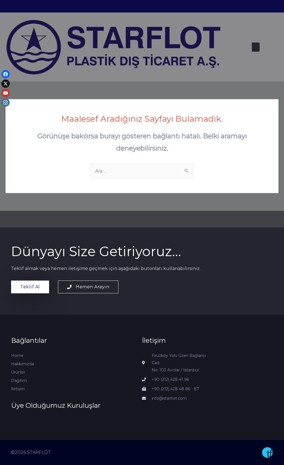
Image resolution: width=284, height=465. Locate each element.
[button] (256, 47)
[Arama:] (142, 171)
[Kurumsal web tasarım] (267, 452)
